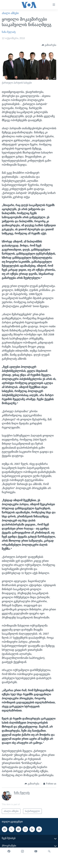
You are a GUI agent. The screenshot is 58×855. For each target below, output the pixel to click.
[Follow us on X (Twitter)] (11, 829)
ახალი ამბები (10, 13)
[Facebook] (9, 851)
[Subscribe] (39, 829)
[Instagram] (22, 851)
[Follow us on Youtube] (18, 829)
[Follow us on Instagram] (25, 829)
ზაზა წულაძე (9, 32)
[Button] (49, 45)
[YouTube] (35, 851)
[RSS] (32, 829)
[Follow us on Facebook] (4, 829)
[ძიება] (49, 851)
